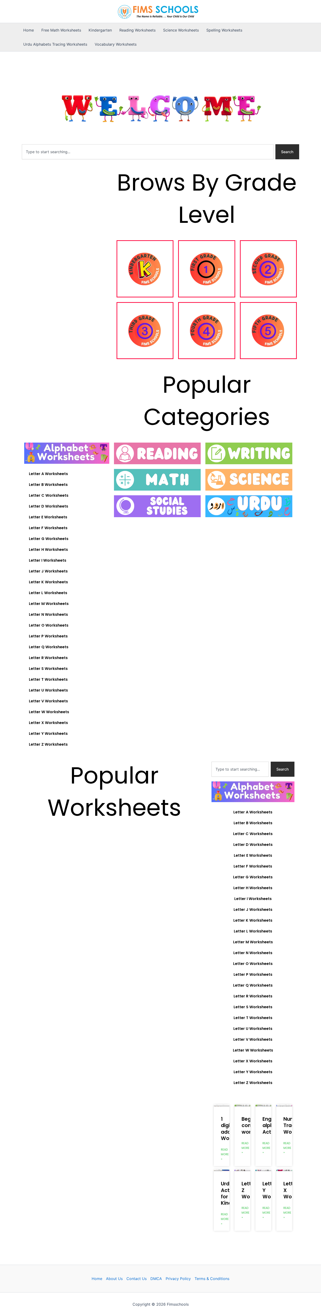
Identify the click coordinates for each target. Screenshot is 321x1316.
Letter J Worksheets (48, 571)
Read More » (225, 1154)
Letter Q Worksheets (48, 647)
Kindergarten (100, 30)
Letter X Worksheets (48, 722)
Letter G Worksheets (48, 538)
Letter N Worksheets (48, 614)
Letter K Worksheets (48, 582)
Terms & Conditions (212, 1278)
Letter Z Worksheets (48, 744)
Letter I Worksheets (47, 560)
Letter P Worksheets (48, 636)
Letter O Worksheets (48, 625)
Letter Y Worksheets (48, 733)
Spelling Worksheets (224, 30)
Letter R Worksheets (48, 657)
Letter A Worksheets (48, 473)
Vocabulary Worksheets (116, 44)
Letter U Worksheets (48, 690)
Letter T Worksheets (48, 679)
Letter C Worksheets (48, 495)
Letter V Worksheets (48, 701)
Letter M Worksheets (49, 603)
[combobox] (148, 151)
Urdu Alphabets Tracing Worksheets (55, 44)
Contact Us (136, 1278)
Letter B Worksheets (48, 484)
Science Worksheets (181, 30)
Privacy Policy (178, 1278)
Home (28, 30)
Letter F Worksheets (48, 528)
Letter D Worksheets (48, 506)
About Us (114, 1278)
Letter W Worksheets (49, 712)
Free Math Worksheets (61, 30)
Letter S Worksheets (48, 668)
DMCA (156, 1278)
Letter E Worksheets (48, 517)
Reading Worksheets (137, 30)
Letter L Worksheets (48, 593)
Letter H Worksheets (48, 549)
